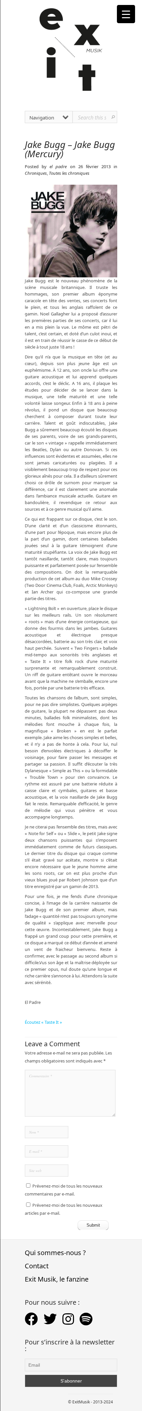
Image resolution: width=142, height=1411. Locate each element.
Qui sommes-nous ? (55, 1252)
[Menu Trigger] (126, 14)
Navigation (41, 117)
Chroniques (36, 173)
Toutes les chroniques (69, 173)
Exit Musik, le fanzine (57, 1279)
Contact (37, 1265)
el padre (58, 166)
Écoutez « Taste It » (43, 1022)
